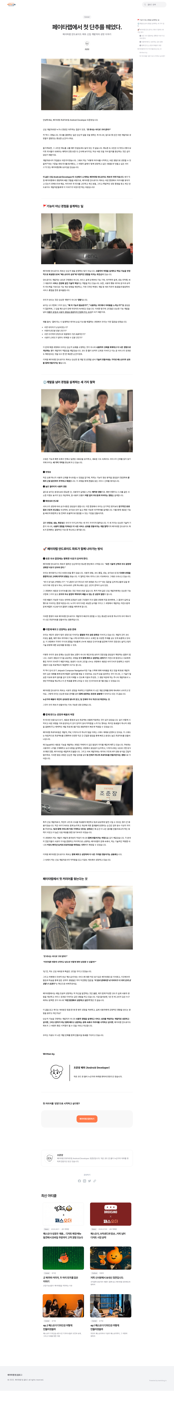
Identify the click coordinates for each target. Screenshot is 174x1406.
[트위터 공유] (89, 1180)
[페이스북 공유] (79, 1180)
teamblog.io (162, 1380)
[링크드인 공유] (84, 1180)
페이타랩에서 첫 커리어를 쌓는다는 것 (149, 49)
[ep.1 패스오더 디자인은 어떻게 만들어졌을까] (111, 1316)
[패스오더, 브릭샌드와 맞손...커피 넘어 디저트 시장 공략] (111, 1221)
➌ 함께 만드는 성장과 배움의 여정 (150, 45)
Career (87, 17)
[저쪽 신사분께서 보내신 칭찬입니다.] (111, 1267)
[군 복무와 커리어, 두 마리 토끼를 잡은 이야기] (63, 1267)
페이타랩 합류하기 (87, 1119)
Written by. (143, 53)
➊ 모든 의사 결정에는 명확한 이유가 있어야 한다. (151, 37)
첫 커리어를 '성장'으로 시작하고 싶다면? (152, 56)
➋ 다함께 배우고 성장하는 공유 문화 (151, 42)
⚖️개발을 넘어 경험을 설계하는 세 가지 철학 (150, 25)
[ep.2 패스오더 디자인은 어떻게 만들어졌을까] (63, 1316)
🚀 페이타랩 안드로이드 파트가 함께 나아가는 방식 (150, 31)
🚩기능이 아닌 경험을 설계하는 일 (148, 20)
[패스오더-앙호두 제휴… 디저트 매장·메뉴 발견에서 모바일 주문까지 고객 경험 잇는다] (63, 1221)
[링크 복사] (94, 1180)
